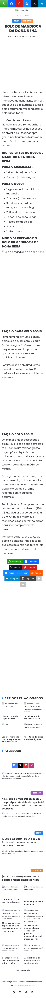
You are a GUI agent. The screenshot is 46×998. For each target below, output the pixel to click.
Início (20, 15)
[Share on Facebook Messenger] (27, 3)
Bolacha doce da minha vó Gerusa (32, 717)
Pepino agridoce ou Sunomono (33, 902)
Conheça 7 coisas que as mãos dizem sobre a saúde (11, 961)
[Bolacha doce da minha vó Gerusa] (34, 708)
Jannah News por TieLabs (24, 986)
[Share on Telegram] (42, 3)
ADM (11, 36)
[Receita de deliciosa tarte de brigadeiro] (34, 729)
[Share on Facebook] (11, 3)
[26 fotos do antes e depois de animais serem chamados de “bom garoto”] (12, 915)
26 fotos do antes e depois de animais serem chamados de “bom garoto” (11, 927)
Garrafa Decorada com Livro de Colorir (11, 900)
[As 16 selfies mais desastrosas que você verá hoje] (34, 949)
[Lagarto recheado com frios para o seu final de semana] (12, 729)
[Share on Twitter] (34, 3)
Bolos (27, 15)
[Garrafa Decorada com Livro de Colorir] (12, 891)
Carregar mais (23, 970)
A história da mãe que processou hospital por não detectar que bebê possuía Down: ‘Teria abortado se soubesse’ (23, 803)
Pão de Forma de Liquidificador (10, 717)
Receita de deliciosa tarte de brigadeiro (33, 738)
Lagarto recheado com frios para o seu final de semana (11, 739)
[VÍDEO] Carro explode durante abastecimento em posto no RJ (20, 878)
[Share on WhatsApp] (4, 3)
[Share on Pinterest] (19, 3)
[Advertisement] (23, 66)
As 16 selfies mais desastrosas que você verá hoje (32, 961)
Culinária (27, 21)
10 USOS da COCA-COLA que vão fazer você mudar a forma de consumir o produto (21, 842)
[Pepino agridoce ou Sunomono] (34, 892)
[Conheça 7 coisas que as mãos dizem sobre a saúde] (12, 949)
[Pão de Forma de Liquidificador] (12, 708)
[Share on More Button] (39, 578)
